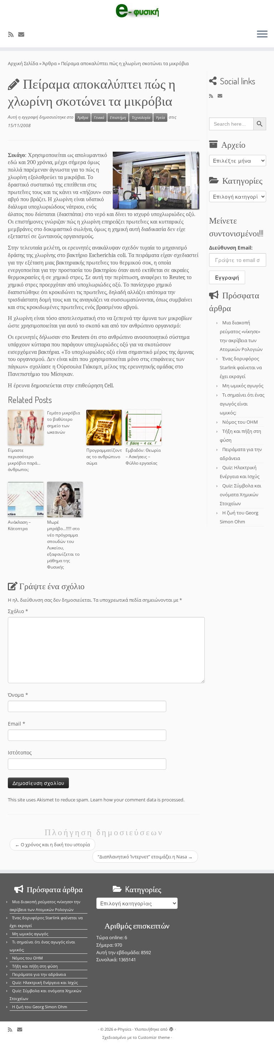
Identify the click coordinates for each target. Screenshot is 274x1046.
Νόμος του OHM (240, 422)
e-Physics (122, 1029)
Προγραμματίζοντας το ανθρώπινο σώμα (104, 456)
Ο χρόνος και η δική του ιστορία (52, 844)
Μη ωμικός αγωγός (242, 385)
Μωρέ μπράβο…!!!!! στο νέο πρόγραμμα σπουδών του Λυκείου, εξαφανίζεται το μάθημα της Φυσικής (63, 544)
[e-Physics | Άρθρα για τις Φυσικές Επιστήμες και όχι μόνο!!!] (137, 12)
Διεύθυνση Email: (231, 247)
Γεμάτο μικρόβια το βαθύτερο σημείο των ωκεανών (63, 422)
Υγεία (160, 117)
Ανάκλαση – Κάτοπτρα (19, 525)
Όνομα (18, 694)
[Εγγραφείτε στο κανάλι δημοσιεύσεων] (13, 34)
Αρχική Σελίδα (23, 63)
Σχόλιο (18, 611)
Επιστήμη (118, 117)
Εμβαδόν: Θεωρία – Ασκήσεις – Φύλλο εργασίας (143, 456)
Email (16, 723)
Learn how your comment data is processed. (137, 799)
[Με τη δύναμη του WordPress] (171, 1027)
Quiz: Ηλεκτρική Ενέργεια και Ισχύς (45, 982)
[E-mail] (23, 34)
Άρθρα (49, 63)
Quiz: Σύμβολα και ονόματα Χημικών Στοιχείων (240, 494)
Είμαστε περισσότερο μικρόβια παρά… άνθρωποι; (24, 459)
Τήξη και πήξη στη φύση (35, 966)
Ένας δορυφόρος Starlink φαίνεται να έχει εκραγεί (241, 367)
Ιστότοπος (20, 752)
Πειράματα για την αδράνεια (39, 974)
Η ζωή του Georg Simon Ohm (39, 1006)
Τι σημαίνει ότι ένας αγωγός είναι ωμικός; (242, 404)
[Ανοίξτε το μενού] (262, 34)
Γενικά (99, 117)
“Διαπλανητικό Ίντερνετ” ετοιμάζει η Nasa (145, 856)
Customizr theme (154, 1037)
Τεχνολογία (141, 117)
